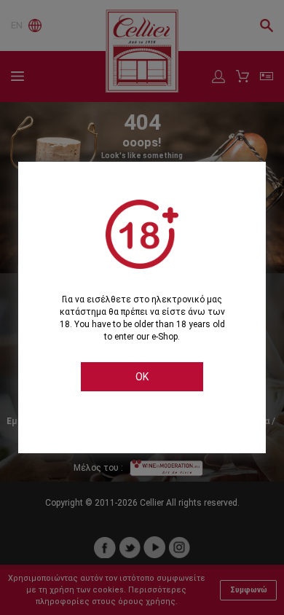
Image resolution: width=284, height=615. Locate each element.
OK (142, 377)
